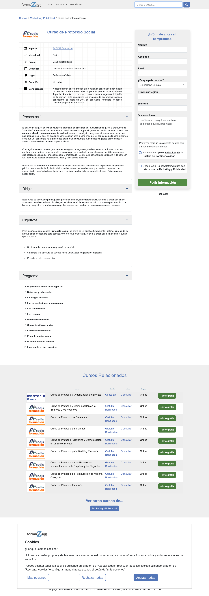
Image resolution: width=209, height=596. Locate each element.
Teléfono (143, 103)
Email (141, 68)
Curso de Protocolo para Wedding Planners (74, 451)
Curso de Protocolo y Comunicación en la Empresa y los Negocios (73, 407)
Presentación (32, 116)
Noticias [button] (60, 4)
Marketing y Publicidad (104, 508)
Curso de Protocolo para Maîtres (68, 428)
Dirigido (28, 188)
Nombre (142, 45)
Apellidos (143, 56)
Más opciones (36, 577)
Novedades (75, 4)
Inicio (50, 4)
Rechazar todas (92, 577)
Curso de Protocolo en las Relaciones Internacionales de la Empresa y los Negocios (75, 464)
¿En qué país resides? (151, 80)
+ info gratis (167, 395)
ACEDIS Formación (63, 48)
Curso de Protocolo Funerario (66, 485)
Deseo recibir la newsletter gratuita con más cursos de (164, 167)
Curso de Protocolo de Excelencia (69, 417)
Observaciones (146, 115)
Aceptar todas (145, 577)
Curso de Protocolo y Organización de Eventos (75, 394)
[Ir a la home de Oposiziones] (31, 4)
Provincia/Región (148, 92)
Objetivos (29, 219)
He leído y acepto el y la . (163, 154)
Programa (30, 275)
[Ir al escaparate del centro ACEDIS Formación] (33, 34)
